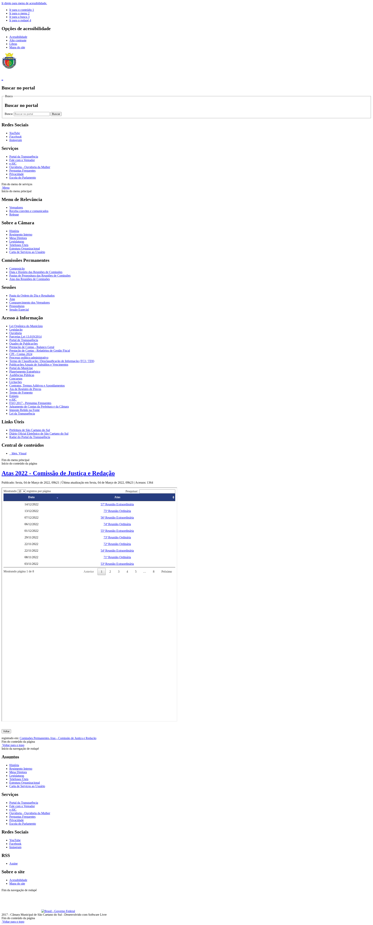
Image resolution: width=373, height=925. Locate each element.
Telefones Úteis (18, 245)
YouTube (15, 840)
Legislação (16, 329)
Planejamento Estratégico (24, 371)
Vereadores (16, 207)
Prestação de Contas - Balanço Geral (31, 347)
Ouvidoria (15, 333)
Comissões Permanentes (34, 738)
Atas (12, 299)
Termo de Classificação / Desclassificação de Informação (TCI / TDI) (51, 361)
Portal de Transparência (23, 340)
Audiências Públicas (21, 375)
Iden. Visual (18, 453)
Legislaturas (16, 241)
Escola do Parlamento (22, 177)
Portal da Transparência (23, 156)
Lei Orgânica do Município (26, 326)
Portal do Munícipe (21, 368)
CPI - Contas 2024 (20, 354)
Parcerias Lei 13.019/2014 (25, 336)
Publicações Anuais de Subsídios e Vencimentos (38, 364)
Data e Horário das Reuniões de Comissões (35, 272)
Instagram (15, 847)
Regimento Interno (20, 234)
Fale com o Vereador (22, 160)
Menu (6, 187)
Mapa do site (17, 47)
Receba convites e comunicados (28, 211)
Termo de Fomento (21, 392)
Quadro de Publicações (23, 343)
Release (14, 214)
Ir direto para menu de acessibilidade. (24, 3)
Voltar (6, 731)
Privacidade (16, 174)
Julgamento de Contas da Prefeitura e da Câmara (39, 406)
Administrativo (70, 893)
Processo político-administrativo (28, 357)
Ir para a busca (19, 16)
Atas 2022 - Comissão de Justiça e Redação (58, 473)
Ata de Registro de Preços (25, 389)
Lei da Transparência (22, 413)
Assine (13, 863)
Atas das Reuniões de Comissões (29, 279)
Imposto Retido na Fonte (24, 410)
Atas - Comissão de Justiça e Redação (73, 738)
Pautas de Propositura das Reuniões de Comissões (40, 275)
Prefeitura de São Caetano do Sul (29, 430)
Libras (13, 43)
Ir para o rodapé (20, 20)
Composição (17, 268)
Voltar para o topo (13, 745)
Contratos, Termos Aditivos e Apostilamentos (37, 385)
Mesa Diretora (18, 238)
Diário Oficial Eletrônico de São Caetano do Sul (38, 433)
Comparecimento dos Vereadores (29, 302)
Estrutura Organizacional (24, 248)
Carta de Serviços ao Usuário (27, 252)
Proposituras (16, 306)
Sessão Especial (19, 309)
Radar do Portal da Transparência (29, 437)
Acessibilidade (18, 36)
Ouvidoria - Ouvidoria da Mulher (29, 167)
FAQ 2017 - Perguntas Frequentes (30, 403)
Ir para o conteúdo (21, 9)
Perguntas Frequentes (22, 170)
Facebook (15, 843)
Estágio (13, 396)
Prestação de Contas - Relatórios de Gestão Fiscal (39, 350)
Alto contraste (17, 40)
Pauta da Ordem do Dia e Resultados (32, 295)
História (14, 231)
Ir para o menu (19, 13)
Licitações (15, 382)
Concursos (15, 378)
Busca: (9, 113)
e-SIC (13, 163)
